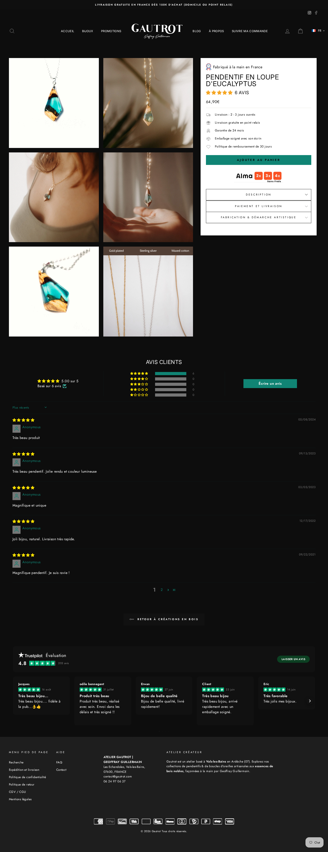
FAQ (59, 762)
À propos (216, 31)
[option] (164, 4)
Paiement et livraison (258, 206)
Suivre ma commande (250, 31)
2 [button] (162, 589)
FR (321, 30)
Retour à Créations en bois (167, 619)
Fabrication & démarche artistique (258, 217)
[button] (220, 91)
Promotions (111, 31)
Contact (61, 769)
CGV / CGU (17, 792)
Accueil (67, 31)
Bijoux (87, 31)
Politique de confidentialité (27, 777)
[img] (23, 420)
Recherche (16, 762)
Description (258, 194)
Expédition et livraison (24, 769)
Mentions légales (20, 799)
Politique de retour (22, 784)
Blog (197, 31)
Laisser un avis (293, 659)
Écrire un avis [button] (270, 383)
